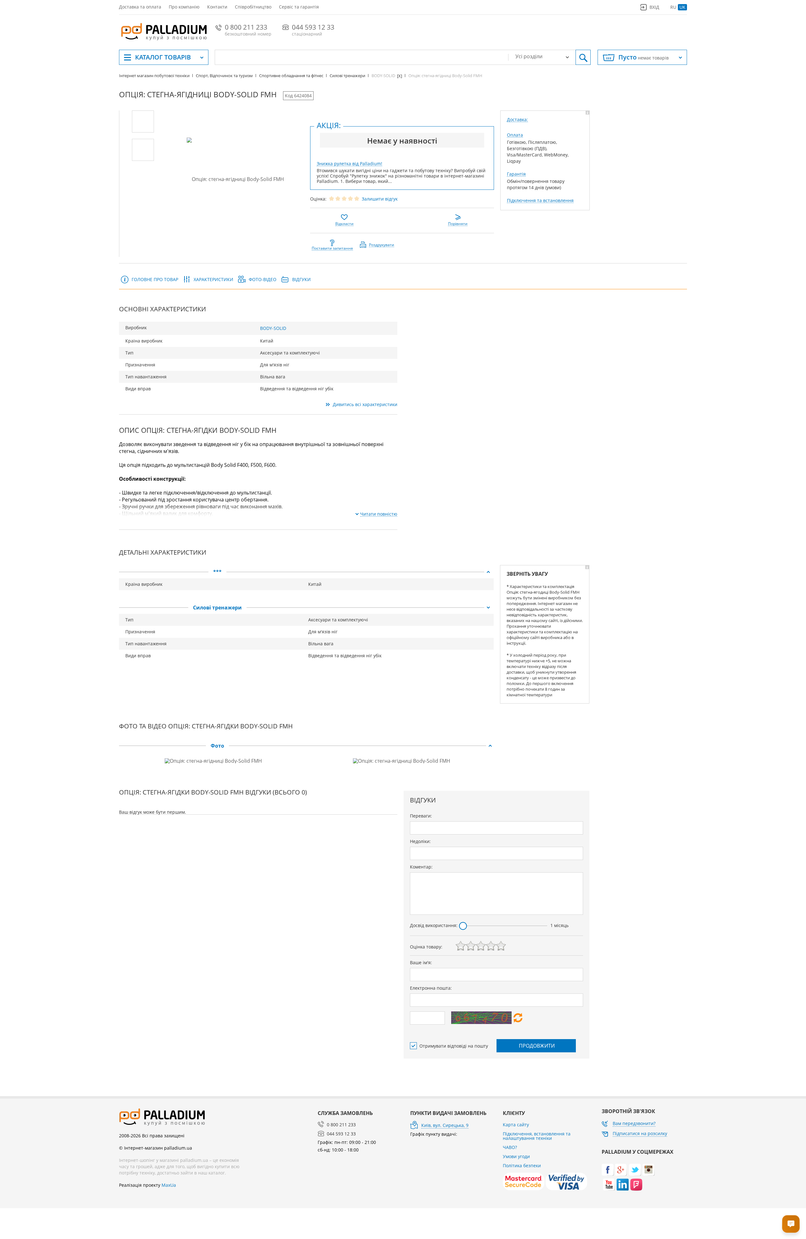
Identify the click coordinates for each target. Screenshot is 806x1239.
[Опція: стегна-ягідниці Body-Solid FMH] (143, 121)
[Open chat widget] (791, 1224)
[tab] (306, 572)
